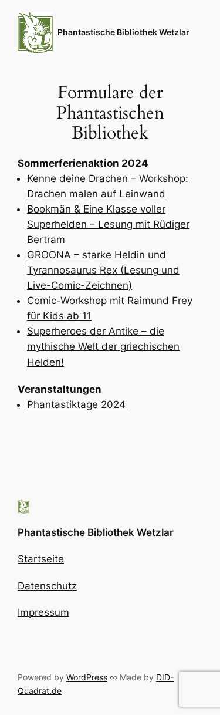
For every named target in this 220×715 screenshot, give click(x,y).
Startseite (41, 559)
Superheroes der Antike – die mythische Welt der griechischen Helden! (103, 346)
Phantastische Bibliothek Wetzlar (123, 32)
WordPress (86, 677)
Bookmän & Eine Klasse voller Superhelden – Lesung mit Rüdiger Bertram (108, 224)
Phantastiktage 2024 (77, 404)
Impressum (43, 612)
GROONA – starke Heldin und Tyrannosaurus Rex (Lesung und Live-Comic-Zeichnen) (103, 270)
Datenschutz (47, 586)
